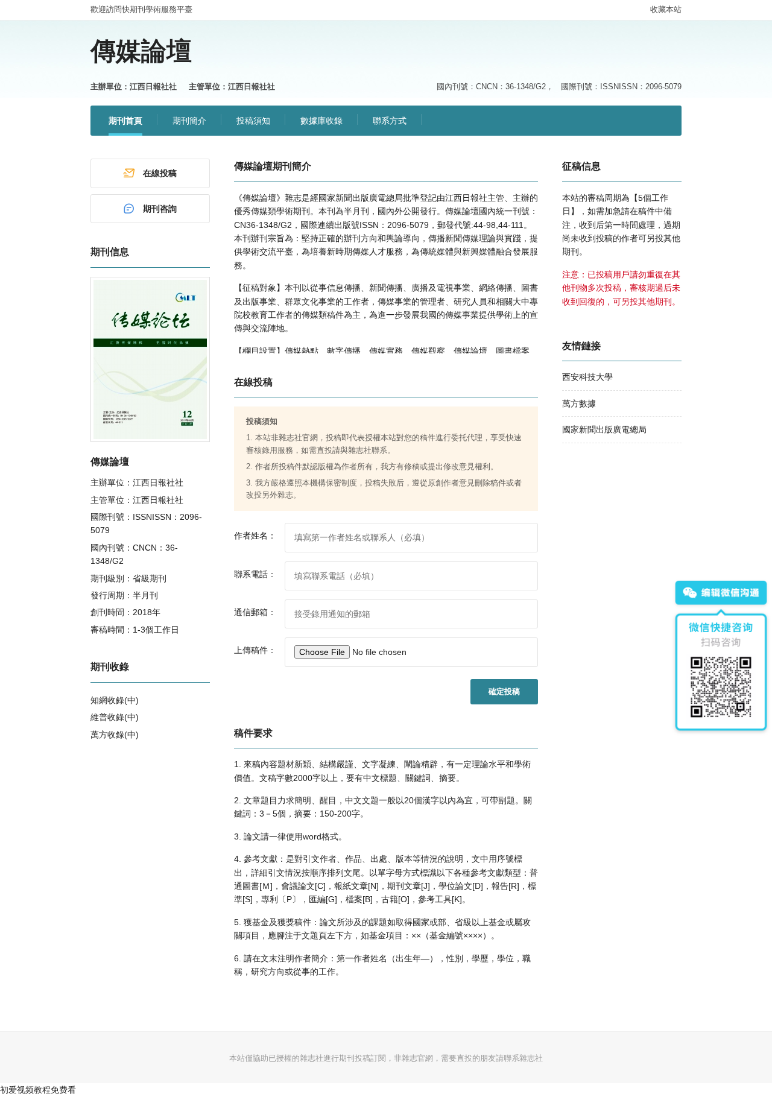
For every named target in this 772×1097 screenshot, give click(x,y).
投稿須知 (253, 120)
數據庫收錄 (321, 120)
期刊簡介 (189, 120)
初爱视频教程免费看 (38, 1090)
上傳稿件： (255, 650)
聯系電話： (255, 574)
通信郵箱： (255, 612)
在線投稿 (160, 173)
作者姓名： (255, 535)
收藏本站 (666, 9)
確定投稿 (504, 691)
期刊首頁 (125, 120)
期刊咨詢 (160, 208)
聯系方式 (390, 120)
